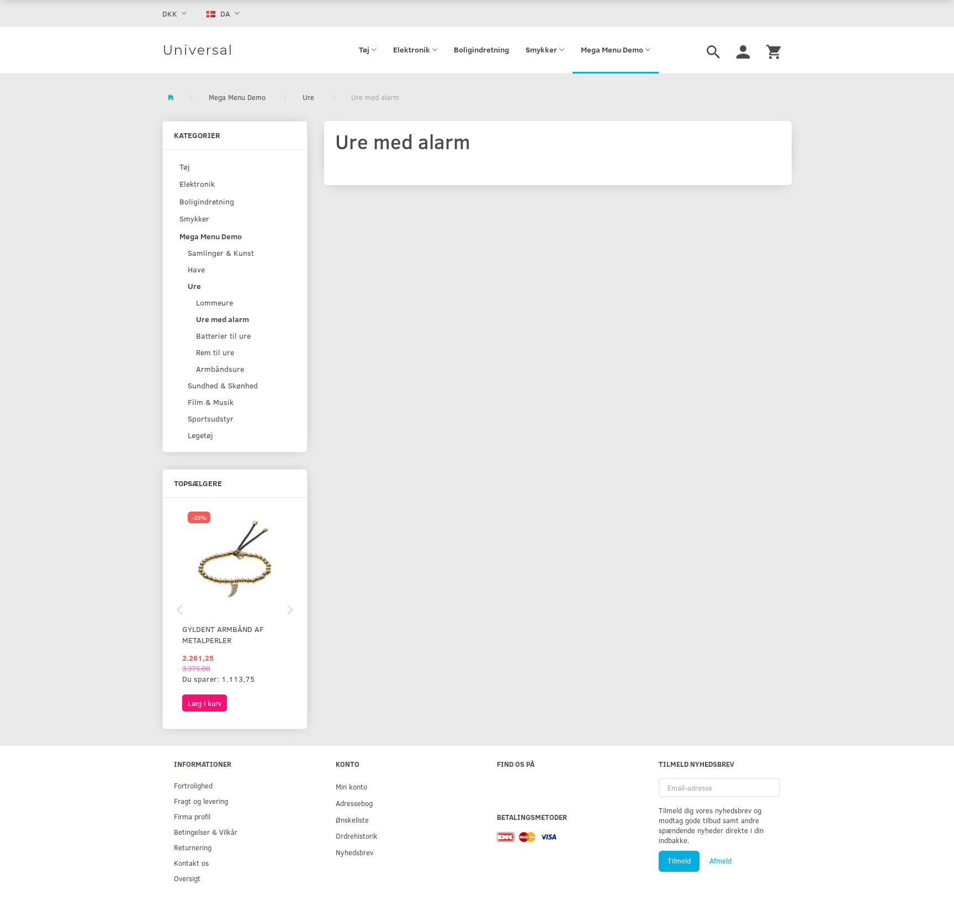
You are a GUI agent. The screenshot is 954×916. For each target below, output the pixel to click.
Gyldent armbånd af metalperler (223, 634)
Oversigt (187, 878)
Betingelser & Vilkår (205, 831)
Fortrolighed (193, 785)
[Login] (743, 50)
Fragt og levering (201, 801)
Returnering (192, 847)
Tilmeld (679, 861)
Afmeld (720, 861)
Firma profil (192, 816)
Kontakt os (191, 862)
